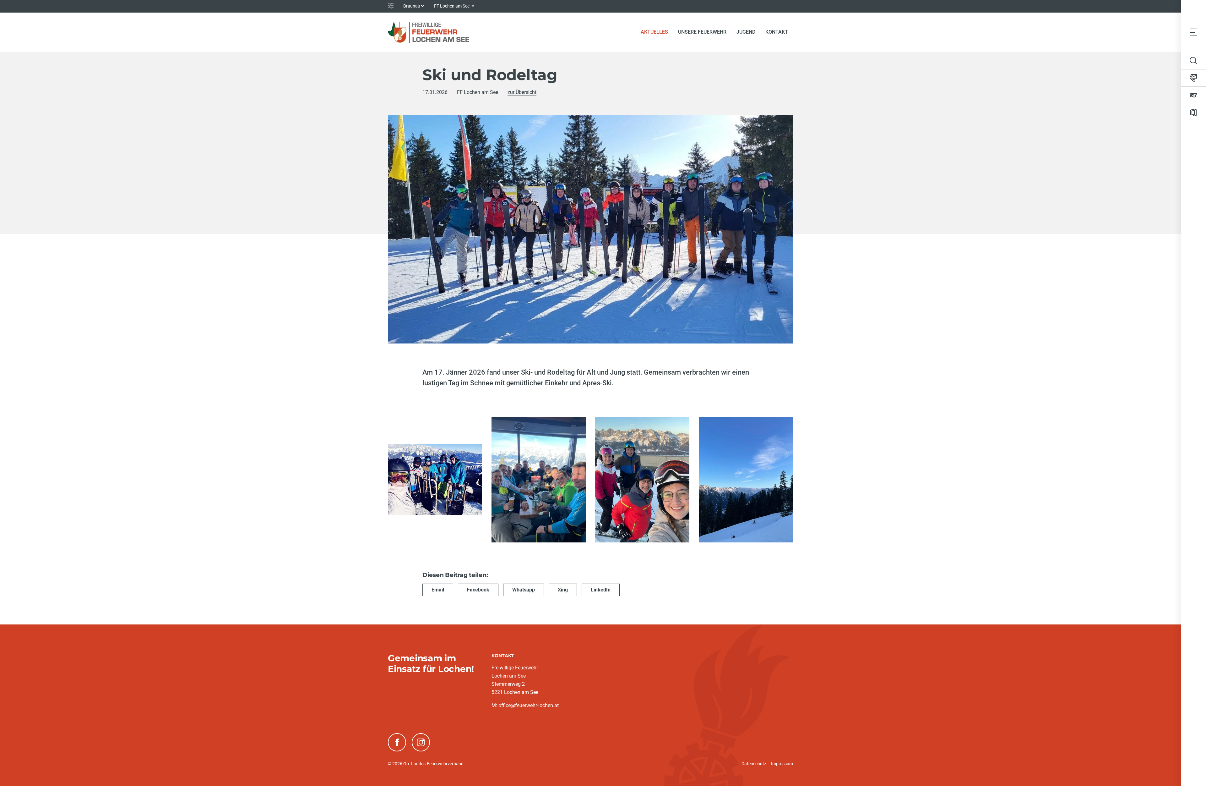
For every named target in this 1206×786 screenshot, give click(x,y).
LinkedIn (601, 590)
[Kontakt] (1193, 77)
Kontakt (776, 32)
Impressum (782, 763)
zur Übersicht (522, 92)
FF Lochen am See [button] (452, 5)
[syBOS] (1193, 95)
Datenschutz (754, 763)
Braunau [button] (411, 5)
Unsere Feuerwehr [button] (702, 32)
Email (438, 590)
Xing (563, 590)
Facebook (478, 590)
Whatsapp (523, 590)
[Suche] (1193, 60)
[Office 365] (1193, 112)
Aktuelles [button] (654, 32)
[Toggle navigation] (1193, 32)
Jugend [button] (745, 32)
